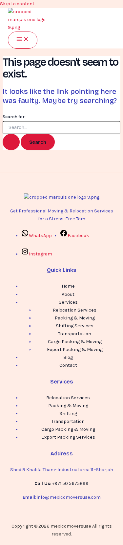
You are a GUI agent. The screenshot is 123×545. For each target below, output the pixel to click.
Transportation (74, 334)
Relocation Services (74, 310)
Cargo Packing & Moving (75, 341)
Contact (68, 365)
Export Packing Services (68, 437)
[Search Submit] (11, 142)
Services (68, 302)
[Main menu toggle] (22, 40)
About (68, 294)
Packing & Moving (75, 318)
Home (68, 286)
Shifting (68, 413)
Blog (68, 357)
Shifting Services (74, 326)
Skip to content (17, 4)
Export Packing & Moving (75, 349)
